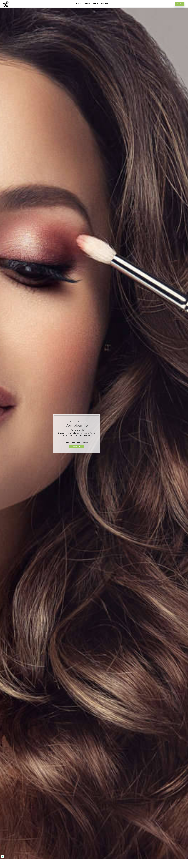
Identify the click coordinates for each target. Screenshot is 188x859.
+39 (180, 3)
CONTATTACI (76, 446)
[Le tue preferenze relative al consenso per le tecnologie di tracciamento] (2, 856)
